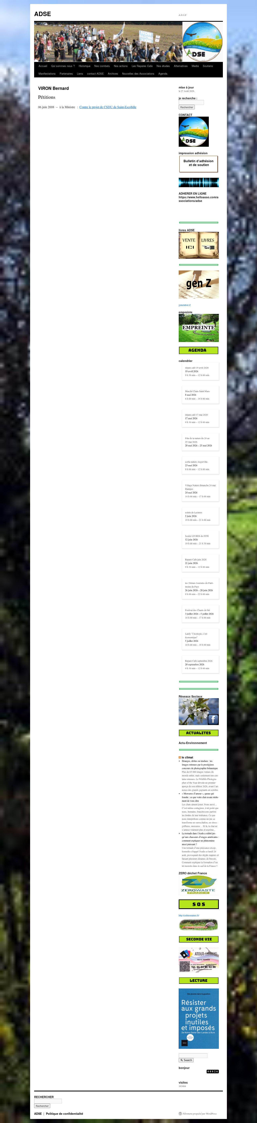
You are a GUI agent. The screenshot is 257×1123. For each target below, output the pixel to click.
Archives (113, 73)
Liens (80, 73)
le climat (187, 757)
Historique (84, 66)
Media (195, 66)
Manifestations (47, 73)
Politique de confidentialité (64, 1114)
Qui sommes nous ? (63, 66)
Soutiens (208, 66)
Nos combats (102, 66)
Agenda (162, 73)
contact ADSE (95, 73)
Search (186, 1060)
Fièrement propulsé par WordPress (200, 1113)
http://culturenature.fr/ (189, 915)
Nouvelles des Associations (138, 73)
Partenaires (66, 73)
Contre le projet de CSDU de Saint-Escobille (108, 107)
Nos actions (121, 66)
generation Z (185, 304)
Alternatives (181, 66)
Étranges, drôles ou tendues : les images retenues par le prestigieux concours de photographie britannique (200, 764)
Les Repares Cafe (142, 66)
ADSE (42, 13)
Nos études (163, 66)
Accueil (43, 66)
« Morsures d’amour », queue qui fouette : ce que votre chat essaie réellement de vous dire (200, 797)
